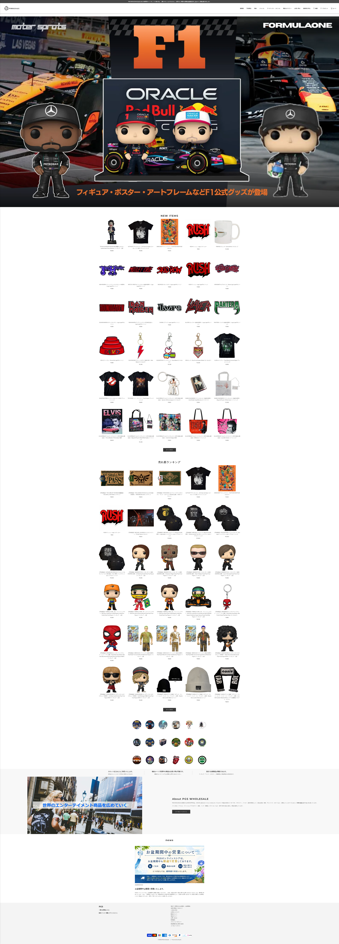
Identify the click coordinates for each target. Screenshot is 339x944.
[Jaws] (163, 742)
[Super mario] (189, 742)
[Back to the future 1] (136, 724)
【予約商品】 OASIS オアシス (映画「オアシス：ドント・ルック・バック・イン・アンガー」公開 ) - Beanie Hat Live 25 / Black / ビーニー (170, 696)
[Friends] (202, 760)
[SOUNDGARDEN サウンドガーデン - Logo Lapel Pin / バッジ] (112, 308)
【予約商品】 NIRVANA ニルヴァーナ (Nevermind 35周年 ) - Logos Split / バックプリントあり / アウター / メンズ (169, 534)
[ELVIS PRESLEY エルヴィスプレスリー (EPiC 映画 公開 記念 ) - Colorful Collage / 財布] (169, 421)
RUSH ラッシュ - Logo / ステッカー (198, 246)
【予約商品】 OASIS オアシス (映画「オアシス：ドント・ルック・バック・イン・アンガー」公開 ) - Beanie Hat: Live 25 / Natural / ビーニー (198, 696)
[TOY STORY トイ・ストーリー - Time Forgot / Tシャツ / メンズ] (141, 384)
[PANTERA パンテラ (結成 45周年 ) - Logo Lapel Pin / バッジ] (227, 308)
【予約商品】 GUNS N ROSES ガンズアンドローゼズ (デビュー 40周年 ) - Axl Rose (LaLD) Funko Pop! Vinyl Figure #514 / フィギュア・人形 (112, 696)
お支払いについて (175, 912)
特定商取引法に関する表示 (177, 923)
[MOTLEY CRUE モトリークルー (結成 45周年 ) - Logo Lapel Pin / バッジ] (141, 270)
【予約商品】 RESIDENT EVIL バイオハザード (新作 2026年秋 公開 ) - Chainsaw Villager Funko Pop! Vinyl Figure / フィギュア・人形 (169, 573)
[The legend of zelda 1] (176, 742)
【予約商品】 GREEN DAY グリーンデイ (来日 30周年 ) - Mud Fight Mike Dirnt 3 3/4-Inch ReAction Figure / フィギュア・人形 (169, 654)
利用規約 (173, 920)
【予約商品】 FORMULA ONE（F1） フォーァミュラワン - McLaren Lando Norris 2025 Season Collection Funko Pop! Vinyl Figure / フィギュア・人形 (112, 613)
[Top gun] (202, 724)
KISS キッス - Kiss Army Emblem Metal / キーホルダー (198, 360)
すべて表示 (169, 450)
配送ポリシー (174, 914)
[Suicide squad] (189, 724)
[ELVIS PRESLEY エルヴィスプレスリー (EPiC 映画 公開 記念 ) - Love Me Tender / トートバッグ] (227, 421)
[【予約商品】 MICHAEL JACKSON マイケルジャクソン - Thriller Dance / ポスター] (141, 518)
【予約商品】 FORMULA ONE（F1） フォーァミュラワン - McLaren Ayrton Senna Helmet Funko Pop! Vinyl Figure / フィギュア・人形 (141, 613)
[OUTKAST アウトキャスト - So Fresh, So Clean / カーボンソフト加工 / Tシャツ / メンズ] (141, 232)
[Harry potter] (163, 760)
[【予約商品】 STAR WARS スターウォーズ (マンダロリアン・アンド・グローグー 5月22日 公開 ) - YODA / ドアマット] (169, 478)
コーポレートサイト (181, 811)
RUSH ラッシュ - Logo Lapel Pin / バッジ (198, 284)
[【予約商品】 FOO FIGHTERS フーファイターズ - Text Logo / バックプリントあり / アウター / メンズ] (227, 518)
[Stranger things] (149, 724)
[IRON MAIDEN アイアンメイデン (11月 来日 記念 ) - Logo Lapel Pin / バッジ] (141, 308)
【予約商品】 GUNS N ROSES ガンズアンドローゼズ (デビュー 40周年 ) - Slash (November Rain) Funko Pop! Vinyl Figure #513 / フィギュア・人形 (227, 654)
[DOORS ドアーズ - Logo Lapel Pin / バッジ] (169, 308)
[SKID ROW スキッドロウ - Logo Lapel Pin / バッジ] (169, 270)
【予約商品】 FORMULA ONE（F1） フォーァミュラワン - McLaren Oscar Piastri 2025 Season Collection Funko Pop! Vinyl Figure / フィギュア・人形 (170, 613)
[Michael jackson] (176, 724)
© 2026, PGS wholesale (163, 939)
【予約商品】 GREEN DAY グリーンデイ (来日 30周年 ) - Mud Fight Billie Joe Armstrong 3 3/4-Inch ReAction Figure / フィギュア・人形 (198, 654)
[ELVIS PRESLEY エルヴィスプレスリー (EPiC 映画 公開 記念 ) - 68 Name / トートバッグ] (198, 421)
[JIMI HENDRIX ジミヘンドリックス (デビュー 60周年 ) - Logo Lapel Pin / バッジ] (112, 270)
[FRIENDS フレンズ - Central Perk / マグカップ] (227, 232)
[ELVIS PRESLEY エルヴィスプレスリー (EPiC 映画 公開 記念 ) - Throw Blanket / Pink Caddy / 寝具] (112, 421)
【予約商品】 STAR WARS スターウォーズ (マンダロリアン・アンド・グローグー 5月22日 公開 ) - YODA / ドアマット (169, 494)
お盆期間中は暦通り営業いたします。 (150, 889)
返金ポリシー (174, 916)
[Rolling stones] (176, 760)
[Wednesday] (136, 742)
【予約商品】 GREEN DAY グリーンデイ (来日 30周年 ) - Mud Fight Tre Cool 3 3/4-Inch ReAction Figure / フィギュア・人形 (141, 654)
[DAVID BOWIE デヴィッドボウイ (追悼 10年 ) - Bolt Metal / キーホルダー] (141, 346)
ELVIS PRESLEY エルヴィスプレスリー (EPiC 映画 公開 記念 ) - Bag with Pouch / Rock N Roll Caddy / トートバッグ (141, 437)
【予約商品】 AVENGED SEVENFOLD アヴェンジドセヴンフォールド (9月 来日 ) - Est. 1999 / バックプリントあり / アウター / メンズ (112, 573)
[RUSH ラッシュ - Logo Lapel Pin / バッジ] (198, 270)
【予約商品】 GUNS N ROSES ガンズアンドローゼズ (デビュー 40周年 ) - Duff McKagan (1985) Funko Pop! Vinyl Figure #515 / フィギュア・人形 (140, 696)
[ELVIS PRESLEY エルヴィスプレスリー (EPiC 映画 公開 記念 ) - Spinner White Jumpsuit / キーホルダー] (169, 384)
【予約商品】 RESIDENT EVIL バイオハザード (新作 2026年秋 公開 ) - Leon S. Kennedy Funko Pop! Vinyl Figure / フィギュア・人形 (227, 573)
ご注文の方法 (174, 910)
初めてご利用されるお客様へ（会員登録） (181, 906)
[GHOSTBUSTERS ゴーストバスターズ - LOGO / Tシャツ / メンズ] (112, 384)
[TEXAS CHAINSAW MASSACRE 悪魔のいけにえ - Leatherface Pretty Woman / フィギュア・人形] (112, 232)
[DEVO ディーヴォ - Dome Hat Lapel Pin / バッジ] (112, 346)
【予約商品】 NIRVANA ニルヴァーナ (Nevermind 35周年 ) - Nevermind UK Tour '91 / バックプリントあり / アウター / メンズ (198, 534)
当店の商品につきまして (176, 908)
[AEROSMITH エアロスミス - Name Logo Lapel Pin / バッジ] (227, 270)
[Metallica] (136, 760)
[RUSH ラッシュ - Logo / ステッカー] (198, 232)
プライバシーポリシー (176, 921)
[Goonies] (149, 742)
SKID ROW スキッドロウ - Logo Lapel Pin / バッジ (169, 284)
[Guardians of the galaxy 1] (149, 760)
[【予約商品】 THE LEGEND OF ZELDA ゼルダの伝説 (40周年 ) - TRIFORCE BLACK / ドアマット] (141, 478)
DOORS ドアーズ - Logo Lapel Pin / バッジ (169, 322)
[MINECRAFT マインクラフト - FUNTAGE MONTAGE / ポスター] (169, 232)
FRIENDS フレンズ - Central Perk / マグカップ (227, 246)
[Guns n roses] (189, 760)
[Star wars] (202, 742)
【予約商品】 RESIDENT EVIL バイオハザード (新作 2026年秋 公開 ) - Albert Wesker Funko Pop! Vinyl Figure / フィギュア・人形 (198, 573)
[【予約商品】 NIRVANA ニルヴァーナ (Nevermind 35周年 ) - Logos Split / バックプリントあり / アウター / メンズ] (169, 518)
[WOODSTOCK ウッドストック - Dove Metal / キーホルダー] (169, 346)
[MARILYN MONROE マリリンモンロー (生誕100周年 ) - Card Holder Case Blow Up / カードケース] (198, 384)
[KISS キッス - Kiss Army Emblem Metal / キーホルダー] (198, 346)
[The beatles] (163, 724)
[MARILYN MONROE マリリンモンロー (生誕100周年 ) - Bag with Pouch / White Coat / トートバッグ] (227, 384)
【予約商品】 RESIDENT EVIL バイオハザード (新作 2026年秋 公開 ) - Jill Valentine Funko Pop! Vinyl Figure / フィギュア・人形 (141, 573)
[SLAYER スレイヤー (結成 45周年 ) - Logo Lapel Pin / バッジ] (198, 308)
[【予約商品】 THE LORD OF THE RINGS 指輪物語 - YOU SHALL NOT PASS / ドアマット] (112, 478)
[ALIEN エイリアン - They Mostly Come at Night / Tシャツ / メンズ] (227, 346)
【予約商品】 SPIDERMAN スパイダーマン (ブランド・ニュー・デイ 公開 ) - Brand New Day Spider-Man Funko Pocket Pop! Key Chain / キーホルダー (227, 613)
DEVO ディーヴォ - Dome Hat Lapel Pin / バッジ (111, 360)
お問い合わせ (174, 918)
